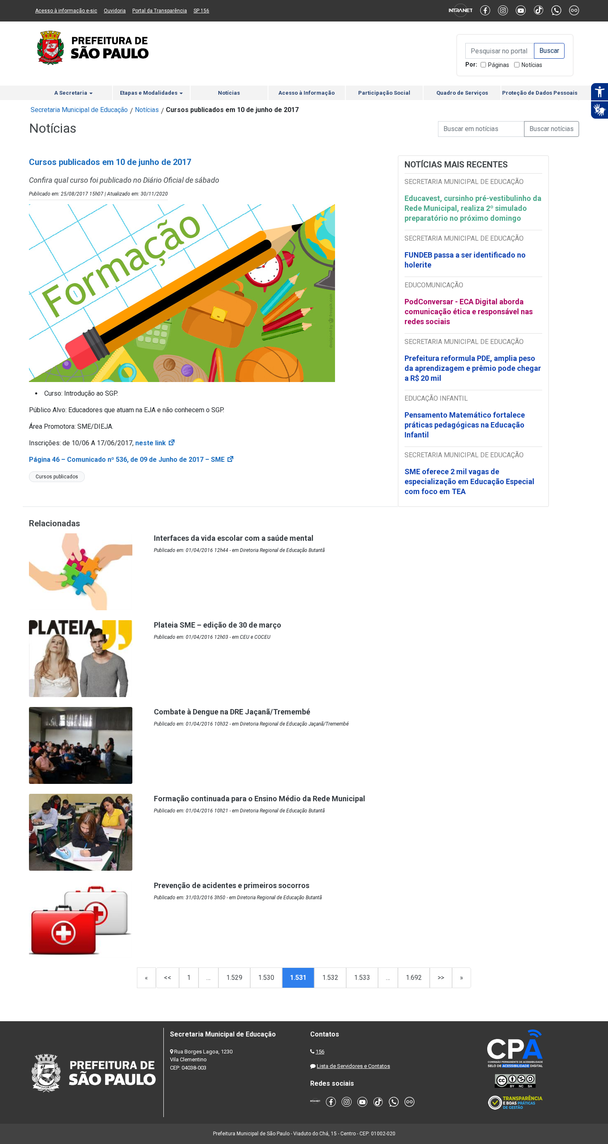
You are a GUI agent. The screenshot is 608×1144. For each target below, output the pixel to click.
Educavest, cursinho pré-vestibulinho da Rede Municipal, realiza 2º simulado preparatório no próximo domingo (473, 208)
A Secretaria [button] (71, 93)
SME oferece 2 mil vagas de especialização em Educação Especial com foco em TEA (469, 481)
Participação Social (384, 93)
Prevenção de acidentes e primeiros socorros (231, 885)
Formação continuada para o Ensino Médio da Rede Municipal (259, 798)
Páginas (498, 64)
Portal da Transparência (159, 11)
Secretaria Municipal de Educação (79, 110)
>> (441, 978)
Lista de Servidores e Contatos (353, 1066)
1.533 (362, 978)
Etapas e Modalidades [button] (149, 93)
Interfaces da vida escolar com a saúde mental (234, 538)
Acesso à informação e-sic (66, 11)
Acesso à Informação (306, 93)
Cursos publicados (57, 477)
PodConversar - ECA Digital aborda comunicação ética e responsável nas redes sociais (469, 311)
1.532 (330, 978)
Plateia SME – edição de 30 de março (217, 625)
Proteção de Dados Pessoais (539, 93)
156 (320, 1051)
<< (167, 978)
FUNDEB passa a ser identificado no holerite (465, 260)
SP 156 (201, 11)
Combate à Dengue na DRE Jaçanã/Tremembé (232, 711)
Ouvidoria (115, 11)
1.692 (414, 978)
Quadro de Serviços (462, 93)
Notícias (532, 64)
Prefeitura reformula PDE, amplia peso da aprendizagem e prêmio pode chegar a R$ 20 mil (473, 368)
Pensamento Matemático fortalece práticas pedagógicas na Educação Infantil (465, 425)
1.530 (266, 978)
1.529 (234, 978)
